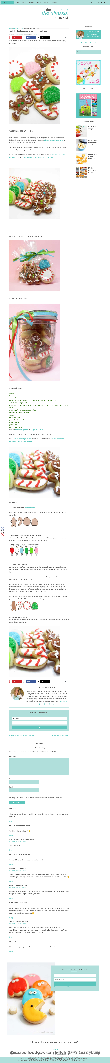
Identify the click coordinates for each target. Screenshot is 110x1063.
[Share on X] (2, 531)
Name (11, 779)
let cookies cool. (30, 507)
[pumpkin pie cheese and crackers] (82, 159)
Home (10, 28)
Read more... (63, 701)
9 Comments (36, 34)
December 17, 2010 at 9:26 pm (17, 923)
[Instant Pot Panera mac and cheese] (82, 145)
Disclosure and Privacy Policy (62, 987)
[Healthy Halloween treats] (82, 173)
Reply (11, 821)
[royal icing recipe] (82, 132)
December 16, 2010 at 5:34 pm (17, 841)
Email (11, 787)
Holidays (15, 28)
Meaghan (18, 34)
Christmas (21, 28)
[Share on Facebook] (2, 528)
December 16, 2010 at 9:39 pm (17, 887)
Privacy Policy (73, 1057)
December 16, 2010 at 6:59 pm (17, 855)
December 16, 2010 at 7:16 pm (17, 870)
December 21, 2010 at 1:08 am (17, 942)
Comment (13, 756)
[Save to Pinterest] (2, 534)
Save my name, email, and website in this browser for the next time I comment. (35, 798)
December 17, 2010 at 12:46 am (17, 904)
